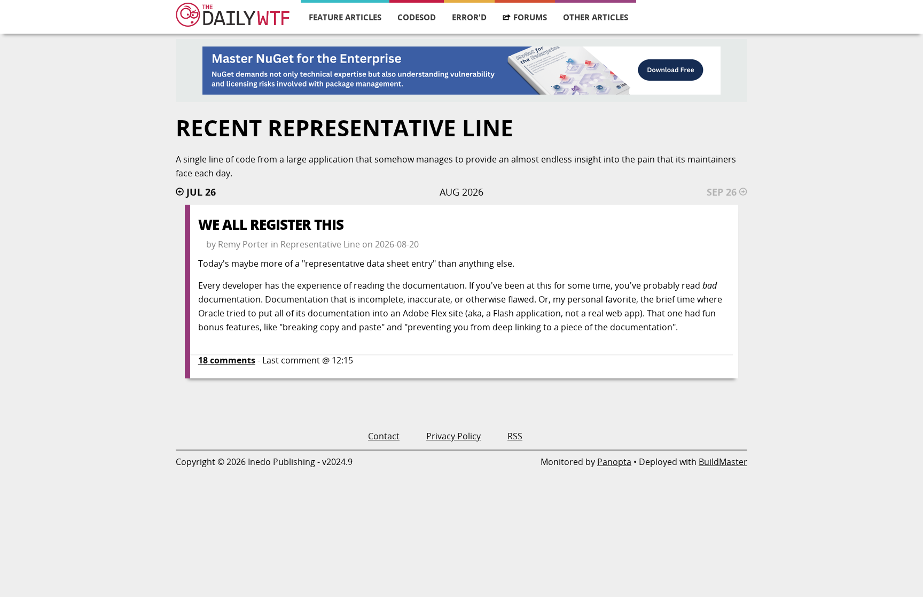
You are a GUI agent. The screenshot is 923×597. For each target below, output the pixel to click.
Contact (384, 436)
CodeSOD (416, 17)
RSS (514, 436)
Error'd (469, 17)
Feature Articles (345, 17)
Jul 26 (201, 191)
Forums (530, 17)
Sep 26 (722, 191)
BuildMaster (723, 462)
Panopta (614, 462)
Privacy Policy (453, 436)
